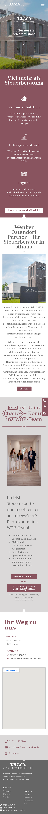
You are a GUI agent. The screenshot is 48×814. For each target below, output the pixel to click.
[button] (43, 5)
